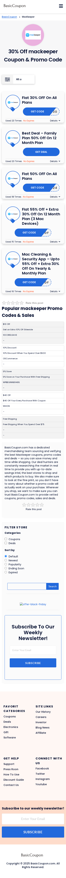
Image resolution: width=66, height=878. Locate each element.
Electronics (10, 727)
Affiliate (41, 733)
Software (9, 737)
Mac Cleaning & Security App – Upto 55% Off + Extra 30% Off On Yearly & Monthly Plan (41, 264)
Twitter (40, 774)
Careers (41, 717)
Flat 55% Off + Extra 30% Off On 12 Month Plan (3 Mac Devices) (41, 216)
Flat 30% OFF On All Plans (39, 100)
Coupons (9, 716)
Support (8, 764)
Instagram (43, 779)
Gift (5, 732)
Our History (43, 712)
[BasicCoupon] (14, 6)
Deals (7, 722)
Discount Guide (13, 780)
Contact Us (11, 785)
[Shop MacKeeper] (33, 34)
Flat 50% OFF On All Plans (39, 176)
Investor (41, 722)
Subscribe (33, 662)
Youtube (41, 784)
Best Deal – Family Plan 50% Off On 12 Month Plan (39, 138)
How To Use (11, 774)
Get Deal (41, 152)
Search (52, 586)
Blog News (43, 727)
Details (54, 120)
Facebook (42, 768)
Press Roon (10, 769)
